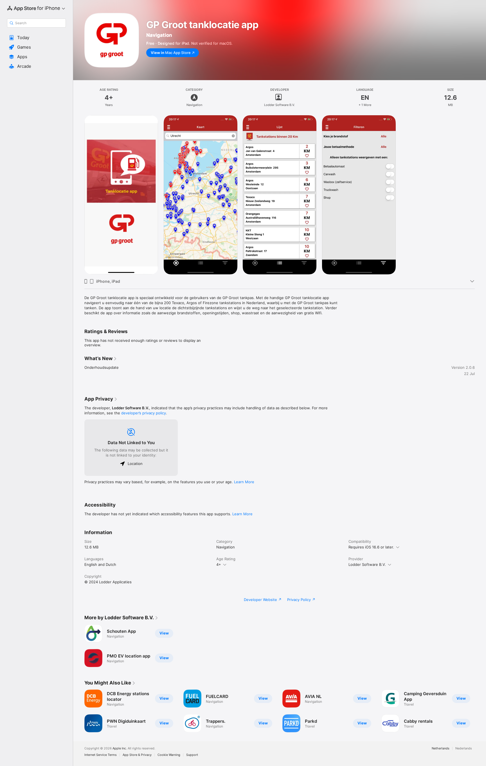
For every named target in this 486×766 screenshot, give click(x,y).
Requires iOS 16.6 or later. (371, 547)
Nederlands (463, 748)
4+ (218, 564)
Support (192, 754)
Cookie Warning (169, 754)
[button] (36, 37)
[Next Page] (480, 711)
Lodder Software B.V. (367, 564)
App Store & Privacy (137, 754)
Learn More (244, 482)
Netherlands (440, 748)
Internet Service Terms (100, 754)
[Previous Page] (79, 711)
